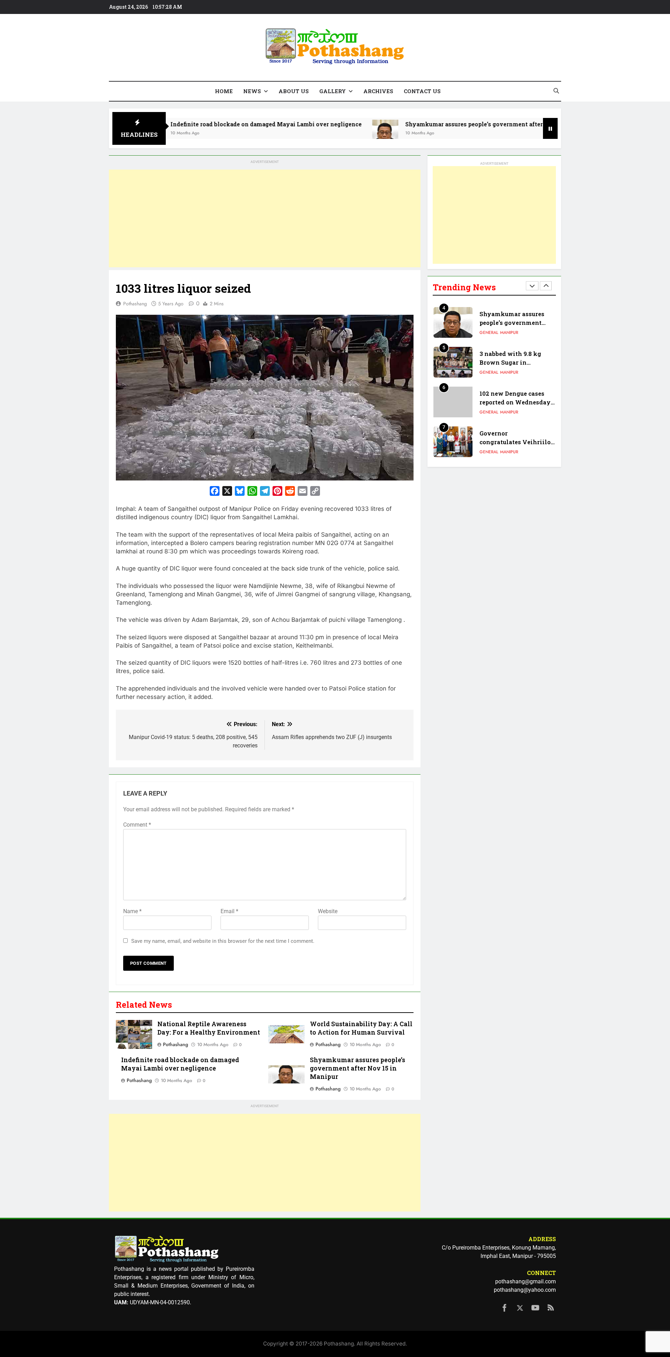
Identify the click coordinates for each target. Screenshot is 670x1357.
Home (224, 91)
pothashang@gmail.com (525, 1281)
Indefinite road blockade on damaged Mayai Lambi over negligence (216, 124)
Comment (137, 824)
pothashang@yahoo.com (525, 1290)
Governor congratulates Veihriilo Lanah (515, 442)
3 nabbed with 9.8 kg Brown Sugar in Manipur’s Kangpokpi (512, 362)
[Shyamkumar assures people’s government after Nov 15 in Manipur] (335, 133)
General (488, 332)
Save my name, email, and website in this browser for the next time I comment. (222, 941)
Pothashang (135, 303)
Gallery (332, 91)
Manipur (509, 332)
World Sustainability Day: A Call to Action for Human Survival (361, 1028)
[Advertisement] (264, 218)
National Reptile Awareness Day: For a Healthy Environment (208, 1028)
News (252, 91)
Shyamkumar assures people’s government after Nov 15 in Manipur (451, 124)
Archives (378, 91)
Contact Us (422, 91)
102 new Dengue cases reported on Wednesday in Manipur (515, 402)
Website (327, 911)
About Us (293, 91)
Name (132, 911)
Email (229, 911)
